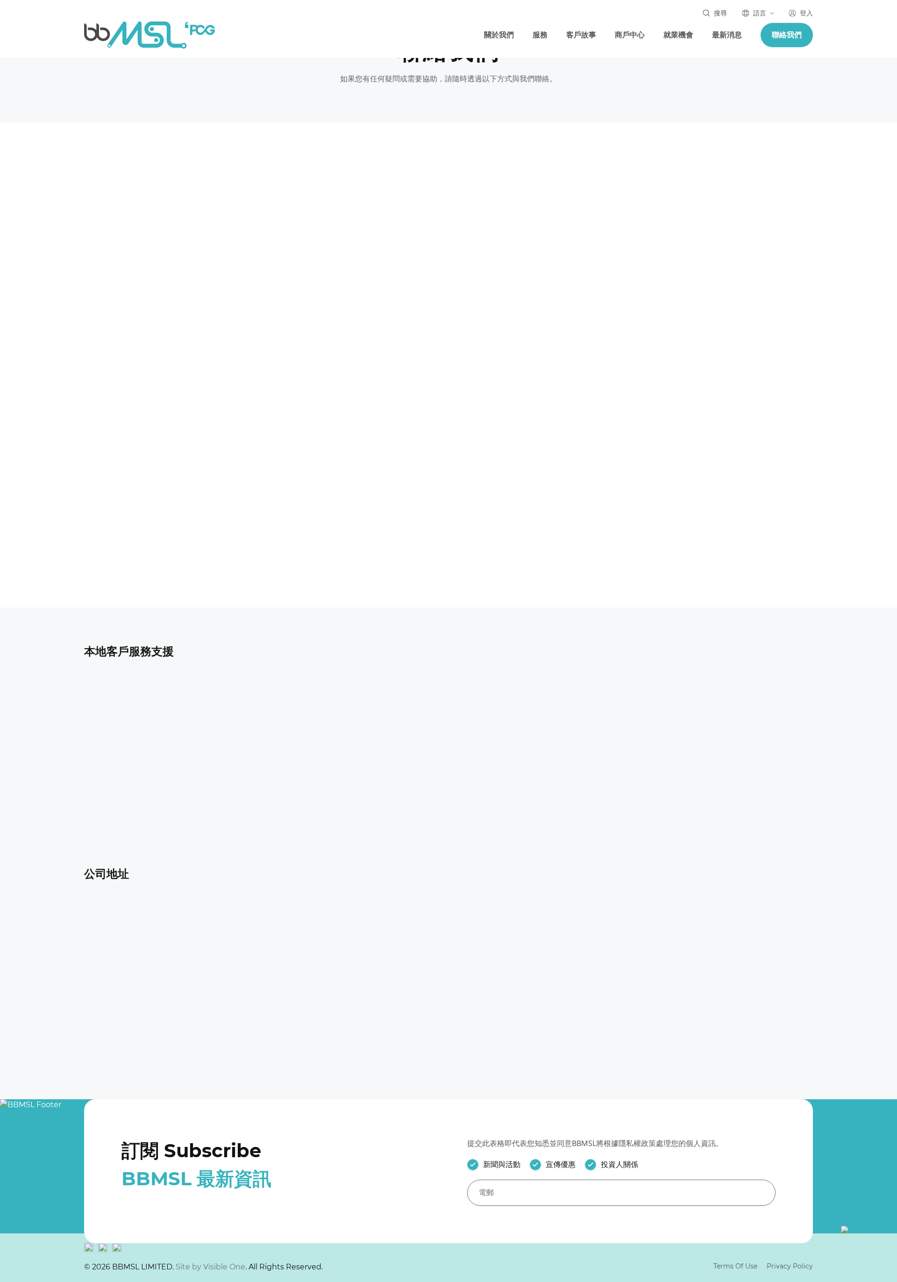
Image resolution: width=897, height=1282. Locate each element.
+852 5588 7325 (150, 392)
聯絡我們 (787, 34)
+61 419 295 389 (324, 711)
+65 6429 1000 (507, 711)
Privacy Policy (790, 1266)
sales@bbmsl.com (156, 230)
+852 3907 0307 (151, 284)
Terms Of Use (735, 1266)
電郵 (556, 279)
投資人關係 (619, 1164)
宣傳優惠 (561, 1164)
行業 (300, 386)
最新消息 (727, 34)
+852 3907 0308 (151, 338)
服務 (540, 34)
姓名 (300, 279)
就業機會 (678, 34)
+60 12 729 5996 (694, 726)
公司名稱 (563, 333)
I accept (93, 1246)
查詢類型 (563, 386)
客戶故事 (581, 34)
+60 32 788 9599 (695, 711)
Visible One (224, 1266)
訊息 (300, 439)
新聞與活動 (501, 1164)
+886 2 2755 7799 (143, 807)
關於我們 (499, 34)
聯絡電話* (309, 333)
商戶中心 (630, 34)
